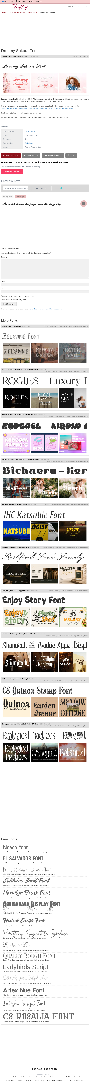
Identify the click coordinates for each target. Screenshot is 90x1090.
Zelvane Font (6, 326)
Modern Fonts (83, 591)
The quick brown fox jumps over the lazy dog (31, 203)
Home (4, 12)
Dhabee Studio (30, 414)
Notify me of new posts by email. (15, 300)
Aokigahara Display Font (31, 906)
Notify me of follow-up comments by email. (18, 296)
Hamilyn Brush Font (26, 892)
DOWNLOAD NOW (12, 171)
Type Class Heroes (33, 459)
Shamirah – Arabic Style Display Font (14, 634)
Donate (72, 155)
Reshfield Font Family (9, 547)
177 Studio (35, 724)
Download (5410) (12, 155)
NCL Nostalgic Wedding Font (26, 869)
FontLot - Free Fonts (45, 1069)
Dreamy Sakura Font (9, 56)
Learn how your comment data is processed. (46, 309)
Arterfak (32, 634)
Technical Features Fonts (79, 504)
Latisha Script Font (24, 1003)
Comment (4, 257)
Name (4, 281)
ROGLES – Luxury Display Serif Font (14, 369)
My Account (22, 1)
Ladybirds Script (25, 966)
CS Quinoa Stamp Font (10, 679)
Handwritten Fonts (82, 416)
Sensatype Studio (22, 591)
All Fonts (68, 1081)
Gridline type (33, 369)
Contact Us (10, 1081)
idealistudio (17, 326)
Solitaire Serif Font (25, 880)
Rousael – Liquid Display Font (12, 414)
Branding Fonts (56, 371)
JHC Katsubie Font (8, 504)
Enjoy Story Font (7, 591)
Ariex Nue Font (24, 990)
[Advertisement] (45, 29)
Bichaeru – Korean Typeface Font (13, 459)
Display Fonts (67, 326)
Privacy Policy (39, 1081)
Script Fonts (32, 12)
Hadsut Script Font (23, 920)
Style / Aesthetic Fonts (17, 12)
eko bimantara (24, 547)
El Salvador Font (23, 858)
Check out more (32, 155)
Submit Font (78, 1081)
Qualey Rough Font (29, 956)
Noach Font (15, 847)
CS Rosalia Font (38, 1017)
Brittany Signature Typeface (35, 933)
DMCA (28, 1081)
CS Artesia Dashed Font (25, 978)
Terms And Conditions (55, 1081)
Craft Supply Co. (25, 679)
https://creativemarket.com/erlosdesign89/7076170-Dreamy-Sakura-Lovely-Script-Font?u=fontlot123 (37, 108)
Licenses (20, 1081)
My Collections (36, 1)
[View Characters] (83, 203)
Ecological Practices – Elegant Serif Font (16, 724)
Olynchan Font (17, 945)
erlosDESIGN (22, 56)
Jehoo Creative (22, 504)
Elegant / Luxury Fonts (80, 326)
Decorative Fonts (56, 326)
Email (3, 289)
